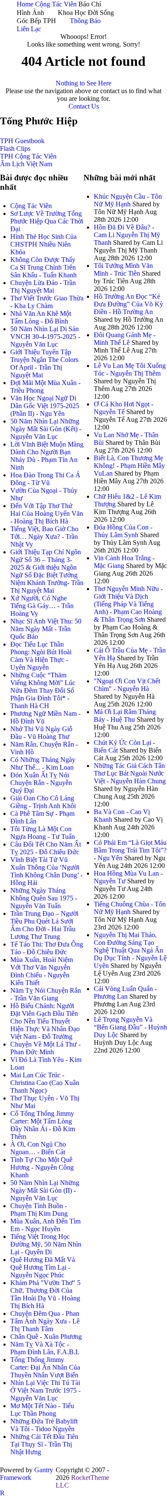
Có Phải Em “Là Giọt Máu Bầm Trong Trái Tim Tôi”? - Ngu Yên (130, 850)
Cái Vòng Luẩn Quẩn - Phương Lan (125, 992)
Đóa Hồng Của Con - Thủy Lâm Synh (123, 531)
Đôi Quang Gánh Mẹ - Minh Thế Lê (124, 338)
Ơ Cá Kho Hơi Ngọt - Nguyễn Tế (123, 407)
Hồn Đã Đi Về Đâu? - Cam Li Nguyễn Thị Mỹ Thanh (127, 235)
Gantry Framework (26, 1473)
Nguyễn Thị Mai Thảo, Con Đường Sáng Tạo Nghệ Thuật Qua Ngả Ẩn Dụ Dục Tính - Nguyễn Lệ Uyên (130, 950)
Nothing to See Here (83, 83)
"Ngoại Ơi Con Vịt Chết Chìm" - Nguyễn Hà (127, 684)
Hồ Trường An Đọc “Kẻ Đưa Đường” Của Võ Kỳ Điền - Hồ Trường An (128, 304)
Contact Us (84, 106)
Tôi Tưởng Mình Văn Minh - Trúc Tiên (123, 269)
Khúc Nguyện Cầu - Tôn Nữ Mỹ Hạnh (128, 200)
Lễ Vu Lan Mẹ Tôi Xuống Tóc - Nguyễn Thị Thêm (130, 369)
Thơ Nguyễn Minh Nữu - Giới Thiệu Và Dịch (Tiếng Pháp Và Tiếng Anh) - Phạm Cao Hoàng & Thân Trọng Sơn (128, 604)
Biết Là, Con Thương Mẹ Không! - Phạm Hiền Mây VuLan (129, 465)
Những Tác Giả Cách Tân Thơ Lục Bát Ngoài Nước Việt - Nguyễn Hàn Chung (130, 773)
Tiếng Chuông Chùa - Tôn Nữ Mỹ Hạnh (130, 907)
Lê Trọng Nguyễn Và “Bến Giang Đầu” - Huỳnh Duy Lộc (130, 1027)
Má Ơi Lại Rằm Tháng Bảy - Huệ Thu (125, 715)
